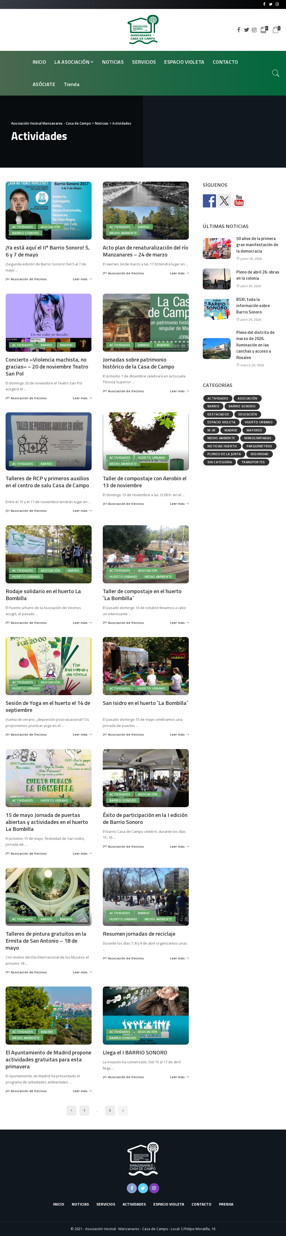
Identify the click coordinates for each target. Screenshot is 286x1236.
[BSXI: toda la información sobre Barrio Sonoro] (217, 309)
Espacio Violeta (221, 422)
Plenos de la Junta (224, 454)
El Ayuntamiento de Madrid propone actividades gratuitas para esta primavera (48, 1059)
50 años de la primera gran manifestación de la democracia (257, 244)
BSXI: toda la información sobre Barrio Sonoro (253, 305)
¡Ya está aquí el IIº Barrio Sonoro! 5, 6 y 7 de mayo (48, 251)
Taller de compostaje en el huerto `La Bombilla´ (142, 594)
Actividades (22, 227)
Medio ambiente (123, 233)
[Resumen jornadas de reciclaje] (146, 897)
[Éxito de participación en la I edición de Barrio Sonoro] (146, 778)
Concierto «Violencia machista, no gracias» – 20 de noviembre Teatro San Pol (47, 366)
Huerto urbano (152, 457)
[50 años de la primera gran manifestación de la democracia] (217, 248)
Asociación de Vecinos (29, 279)
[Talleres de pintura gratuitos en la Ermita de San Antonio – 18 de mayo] (49, 897)
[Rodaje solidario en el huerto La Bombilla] (49, 554)
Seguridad (260, 454)
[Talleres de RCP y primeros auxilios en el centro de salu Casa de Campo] (49, 441)
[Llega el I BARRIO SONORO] (146, 1016)
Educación (248, 414)
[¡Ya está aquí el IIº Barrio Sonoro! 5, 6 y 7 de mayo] (49, 211)
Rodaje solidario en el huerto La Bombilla (43, 594)
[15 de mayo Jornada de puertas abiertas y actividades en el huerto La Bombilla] (49, 778)
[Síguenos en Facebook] (209, 201)
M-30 (211, 430)
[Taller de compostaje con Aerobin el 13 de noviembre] (146, 441)
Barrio (144, 227)
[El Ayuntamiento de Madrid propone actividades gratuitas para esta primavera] (49, 1016)
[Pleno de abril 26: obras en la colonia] (217, 278)
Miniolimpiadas (257, 438)
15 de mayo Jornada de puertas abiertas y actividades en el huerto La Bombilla (47, 821)
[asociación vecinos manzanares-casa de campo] (239, 201)
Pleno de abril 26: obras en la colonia (257, 275)
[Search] (275, 73)
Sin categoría (220, 462)
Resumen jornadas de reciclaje (139, 933)
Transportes (253, 462)
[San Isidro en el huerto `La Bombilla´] (146, 666)
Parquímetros (259, 446)
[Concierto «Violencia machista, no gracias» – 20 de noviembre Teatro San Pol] (49, 323)
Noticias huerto (222, 446)
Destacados (218, 414)
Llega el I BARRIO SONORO (135, 1052)
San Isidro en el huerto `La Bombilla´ (145, 702)
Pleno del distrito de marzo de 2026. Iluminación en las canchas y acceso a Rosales (255, 345)
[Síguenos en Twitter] (224, 201)
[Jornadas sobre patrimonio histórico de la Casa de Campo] (146, 323)
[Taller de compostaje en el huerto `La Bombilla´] (146, 554)
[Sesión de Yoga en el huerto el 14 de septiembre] (49, 666)
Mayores (254, 430)
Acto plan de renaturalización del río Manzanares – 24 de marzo (145, 251)
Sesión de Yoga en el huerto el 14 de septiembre (48, 706)
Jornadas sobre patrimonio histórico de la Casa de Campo (138, 363)
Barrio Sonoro (25, 233)
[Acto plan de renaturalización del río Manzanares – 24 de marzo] (146, 211)
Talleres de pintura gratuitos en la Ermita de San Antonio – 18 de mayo (46, 940)
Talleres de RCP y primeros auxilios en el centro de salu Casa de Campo (47, 481)
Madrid (66, 345)
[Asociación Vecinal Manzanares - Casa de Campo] (142, 30)
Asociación (50, 227)
